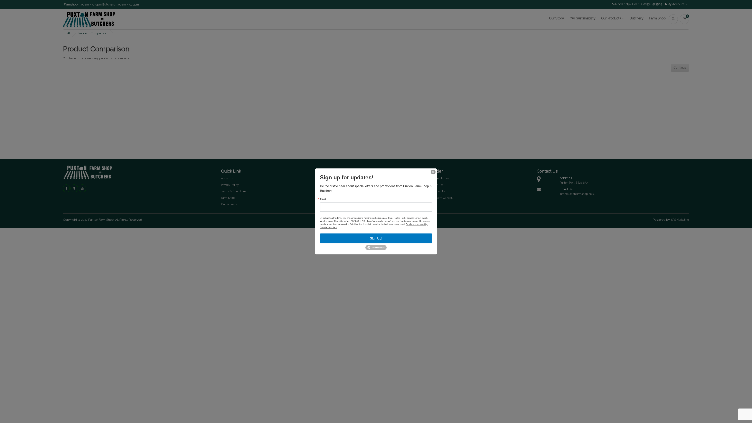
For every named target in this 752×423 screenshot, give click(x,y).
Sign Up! (376, 238)
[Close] (433, 172)
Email (323, 199)
